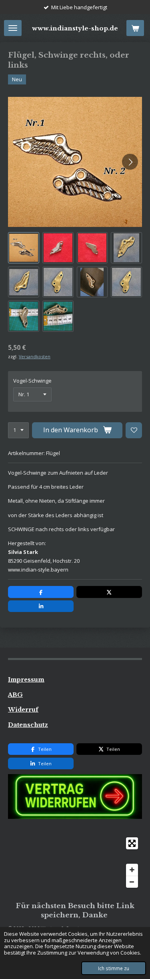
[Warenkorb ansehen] (135, 28)
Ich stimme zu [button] (113, 968)
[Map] (75, 862)
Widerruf (23, 709)
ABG (15, 694)
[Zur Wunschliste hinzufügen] (134, 430)
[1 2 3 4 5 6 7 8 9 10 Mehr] (18, 430)
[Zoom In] (132, 870)
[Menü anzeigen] (13, 28)
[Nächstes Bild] (130, 162)
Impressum (26, 679)
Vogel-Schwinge (32, 380)
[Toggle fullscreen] (132, 843)
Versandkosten (34, 356)
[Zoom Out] (132, 882)
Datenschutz (28, 724)
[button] (23, 247)
